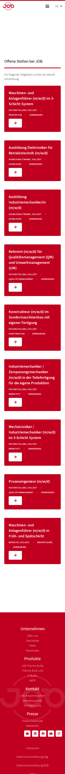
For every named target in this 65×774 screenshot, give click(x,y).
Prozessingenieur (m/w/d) (29, 481)
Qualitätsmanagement (21, 279)
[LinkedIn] (35, 733)
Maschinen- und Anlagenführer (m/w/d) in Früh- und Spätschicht (29, 530)
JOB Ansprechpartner (32, 695)
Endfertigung (45, 542)
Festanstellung (18, 110)
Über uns (32, 635)
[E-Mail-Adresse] (27, 733)
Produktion (15, 114)
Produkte (32, 658)
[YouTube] (51, 733)
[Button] (15, 123)
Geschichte (32, 640)
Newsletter (32, 725)
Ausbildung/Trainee (20, 159)
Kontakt (32, 688)
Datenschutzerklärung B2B (33, 765)
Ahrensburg (36, 114)
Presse (32, 713)
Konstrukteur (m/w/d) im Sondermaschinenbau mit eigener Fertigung (29, 317)
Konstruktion (17, 333)
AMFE (32, 680)
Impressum (32, 748)
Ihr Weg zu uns (32, 705)
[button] (47, 6)
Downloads (32, 650)
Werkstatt (15, 394)
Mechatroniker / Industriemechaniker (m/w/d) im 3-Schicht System (32, 432)
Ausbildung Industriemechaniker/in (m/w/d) (27, 202)
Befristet (14, 542)
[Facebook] (43, 733)
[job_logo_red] (13, 6)
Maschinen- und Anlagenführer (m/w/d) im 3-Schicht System (31, 98)
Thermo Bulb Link (32, 670)
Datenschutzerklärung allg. (32, 756)
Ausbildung (15, 164)
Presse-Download (32, 721)
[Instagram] (59, 733)
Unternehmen (33, 628)
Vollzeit (32, 110)
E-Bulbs (32, 675)
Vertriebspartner (32, 700)
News (32, 645)
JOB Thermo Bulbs (32, 665)
